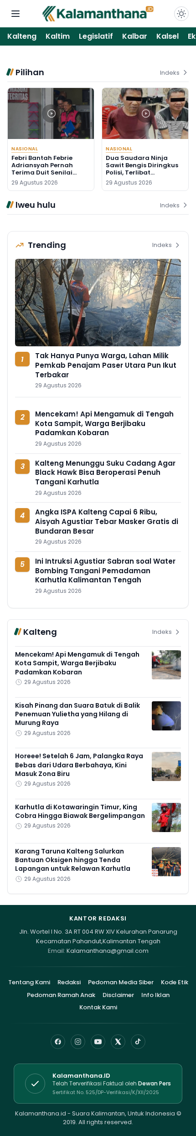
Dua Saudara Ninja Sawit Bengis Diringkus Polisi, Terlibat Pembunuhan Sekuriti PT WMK (145, 173)
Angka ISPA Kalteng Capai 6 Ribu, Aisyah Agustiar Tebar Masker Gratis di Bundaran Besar (106, 521)
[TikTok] (138, 1041)
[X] (118, 1041)
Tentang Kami (29, 982)
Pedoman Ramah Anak (61, 995)
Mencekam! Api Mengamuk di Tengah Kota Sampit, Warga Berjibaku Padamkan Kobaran (104, 423)
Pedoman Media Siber (121, 982)
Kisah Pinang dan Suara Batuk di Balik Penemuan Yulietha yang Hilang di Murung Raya (77, 714)
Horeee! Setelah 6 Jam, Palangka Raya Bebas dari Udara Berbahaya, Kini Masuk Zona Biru (79, 764)
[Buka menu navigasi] (15, 13)
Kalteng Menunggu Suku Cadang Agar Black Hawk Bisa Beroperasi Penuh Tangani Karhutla (105, 472)
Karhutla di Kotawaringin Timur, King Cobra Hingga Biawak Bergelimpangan (80, 811)
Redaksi (69, 982)
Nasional (24, 148)
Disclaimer (118, 995)
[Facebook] (58, 1041)
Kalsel (167, 36)
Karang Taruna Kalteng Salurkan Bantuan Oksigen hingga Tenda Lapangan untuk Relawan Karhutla (72, 860)
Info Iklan (155, 995)
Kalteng (21, 36)
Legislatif (96, 36)
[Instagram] (78, 1041)
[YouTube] (98, 1041)
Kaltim (58, 36)
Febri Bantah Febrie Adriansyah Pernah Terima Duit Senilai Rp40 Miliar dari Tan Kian (44, 173)
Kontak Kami (98, 1007)
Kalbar (134, 36)
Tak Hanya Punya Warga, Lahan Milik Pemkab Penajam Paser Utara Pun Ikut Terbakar (105, 365)
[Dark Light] (181, 13)
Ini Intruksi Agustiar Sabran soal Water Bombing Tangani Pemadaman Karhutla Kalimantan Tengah (105, 570)
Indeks (170, 72)
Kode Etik (174, 982)
